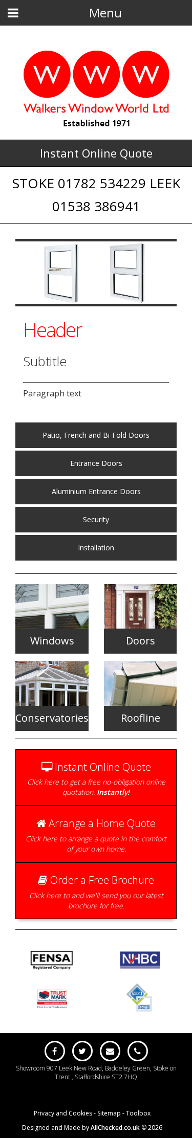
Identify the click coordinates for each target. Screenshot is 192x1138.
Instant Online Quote (96, 153)
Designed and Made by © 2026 (92, 1127)
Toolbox (138, 1113)
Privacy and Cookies (63, 1113)
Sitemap (109, 1113)
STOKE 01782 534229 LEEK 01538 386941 (96, 194)
